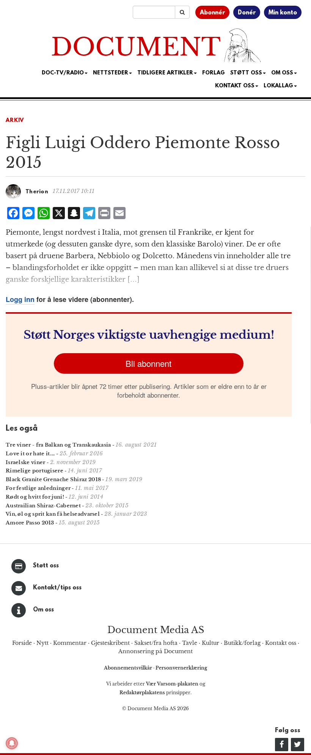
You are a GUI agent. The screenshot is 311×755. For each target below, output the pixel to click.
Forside (22, 643)
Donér (247, 12)
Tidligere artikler (165, 73)
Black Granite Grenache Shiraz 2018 (53, 479)
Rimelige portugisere (34, 471)
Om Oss (282, 73)
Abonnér (212, 12)
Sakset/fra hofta (155, 643)
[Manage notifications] (12, 743)
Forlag (213, 73)
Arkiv (15, 120)
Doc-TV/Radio (63, 73)
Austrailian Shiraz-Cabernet (43, 505)
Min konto (283, 12)
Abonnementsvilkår (128, 668)
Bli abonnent (148, 363)
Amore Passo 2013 (30, 523)
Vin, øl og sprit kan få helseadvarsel (53, 514)
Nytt (42, 643)
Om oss (43, 610)
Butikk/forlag (242, 643)
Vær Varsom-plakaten (172, 684)
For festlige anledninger (38, 488)
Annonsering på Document (155, 651)
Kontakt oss (234, 86)
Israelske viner (26, 462)
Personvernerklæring (181, 668)
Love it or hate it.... (30, 453)
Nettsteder (110, 73)
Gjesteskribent (110, 643)
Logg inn (20, 299)
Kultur (210, 643)
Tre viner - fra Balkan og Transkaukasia (58, 445)
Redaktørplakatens (142, 692)
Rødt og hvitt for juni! (35, 497)
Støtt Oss (246, 73)
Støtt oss (46, 565)
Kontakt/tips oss (57, 587)
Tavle (189, 643)
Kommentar (69, 643)
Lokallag (278, 86)
